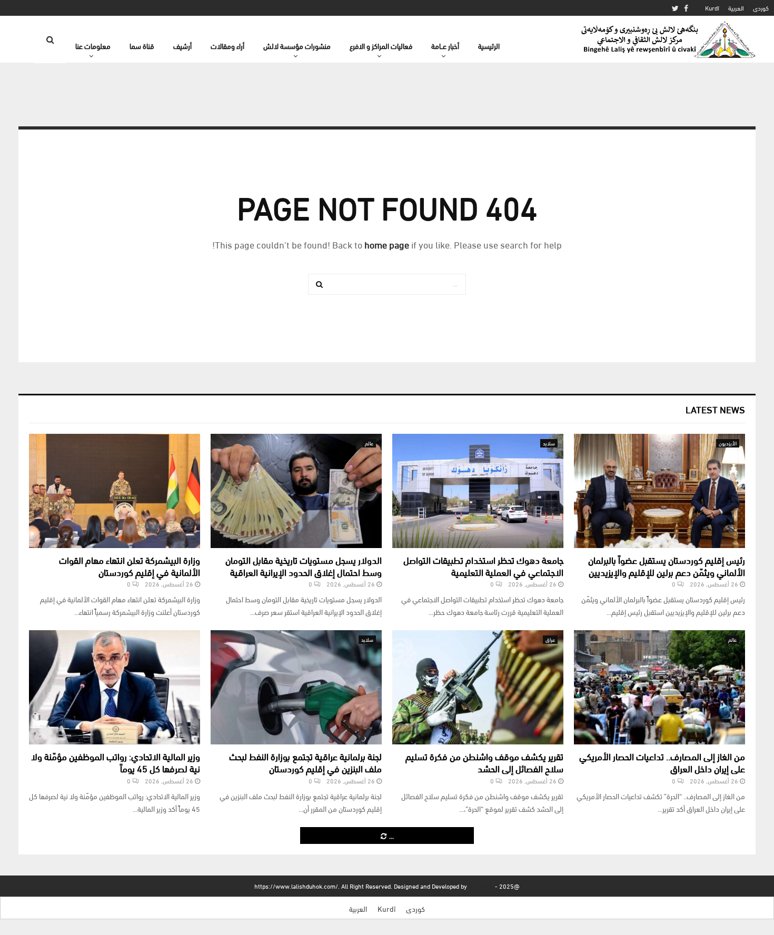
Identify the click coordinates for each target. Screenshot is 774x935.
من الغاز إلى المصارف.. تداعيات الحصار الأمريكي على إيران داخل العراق (662, 762)
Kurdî (712, 7)
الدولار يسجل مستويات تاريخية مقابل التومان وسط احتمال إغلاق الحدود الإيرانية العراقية (303, 565)
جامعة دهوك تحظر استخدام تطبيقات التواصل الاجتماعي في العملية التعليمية (483, 565)
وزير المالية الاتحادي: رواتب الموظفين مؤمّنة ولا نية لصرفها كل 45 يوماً (115, 762)
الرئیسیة (489, 45)
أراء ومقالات (227, 45)
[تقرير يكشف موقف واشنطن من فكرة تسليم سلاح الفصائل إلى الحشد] (477, 687)
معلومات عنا (93, 45)
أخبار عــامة (445, 45)
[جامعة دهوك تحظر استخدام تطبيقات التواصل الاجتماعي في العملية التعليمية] (477, 491)
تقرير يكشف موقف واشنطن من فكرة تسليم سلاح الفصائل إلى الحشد (484, 762)
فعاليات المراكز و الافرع (381, 45)
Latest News (715, 409)
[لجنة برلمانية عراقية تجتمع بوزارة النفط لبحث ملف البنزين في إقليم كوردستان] (296, 687)
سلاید (549, 443)
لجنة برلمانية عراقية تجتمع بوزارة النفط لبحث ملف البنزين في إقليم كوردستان (305, 762)
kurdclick (481, 885)
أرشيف (182, 45)
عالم (369, 443)
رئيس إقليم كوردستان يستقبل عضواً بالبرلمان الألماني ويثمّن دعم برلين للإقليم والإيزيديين (666, 565)
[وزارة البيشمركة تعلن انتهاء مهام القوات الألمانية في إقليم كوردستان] (114, 491)
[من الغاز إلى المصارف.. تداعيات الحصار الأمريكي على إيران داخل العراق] (659, 687)
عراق (550, 639)
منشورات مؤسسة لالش (297, 45)
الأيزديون (728, 443)
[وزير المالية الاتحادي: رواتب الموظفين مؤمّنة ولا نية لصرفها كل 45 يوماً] (114, 687)
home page (386, 244)
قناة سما (142, 45)
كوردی (761, 7)
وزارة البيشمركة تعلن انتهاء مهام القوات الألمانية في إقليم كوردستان (129, 565)
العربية (736, 7)
